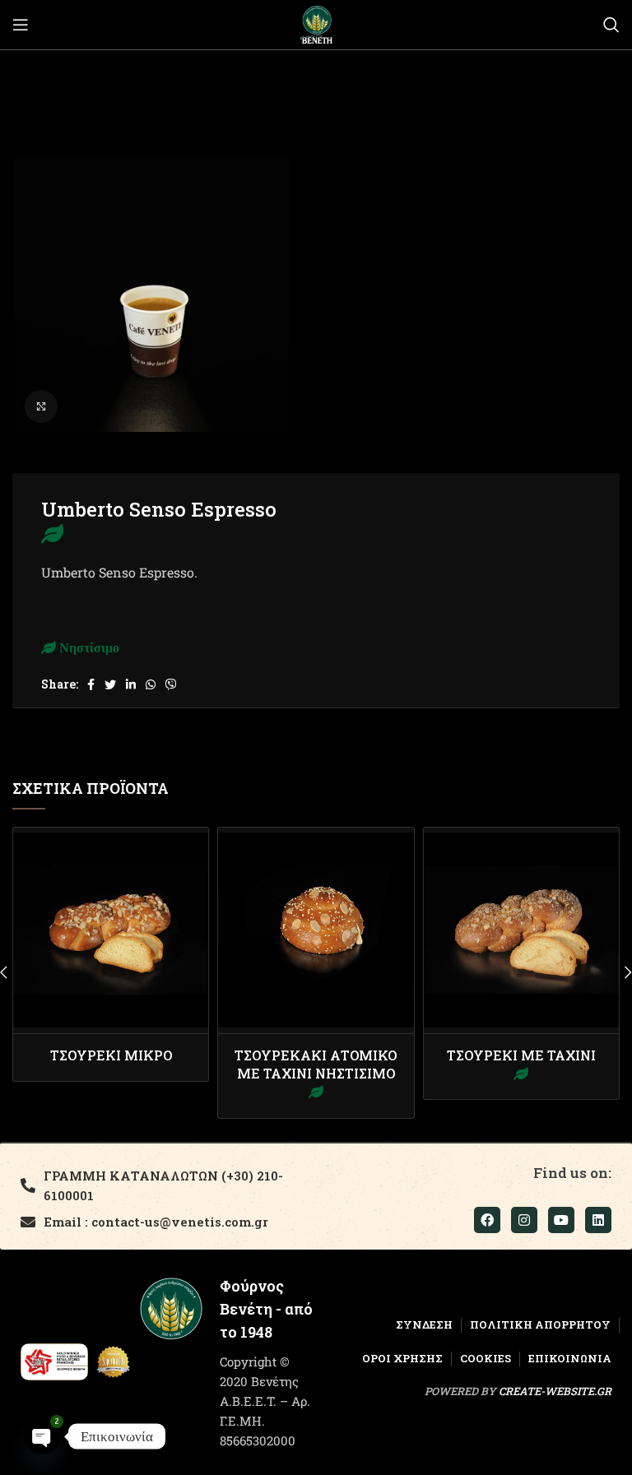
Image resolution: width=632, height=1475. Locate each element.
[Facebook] (487, 1220)
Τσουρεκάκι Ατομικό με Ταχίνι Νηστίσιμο (316, 1064)
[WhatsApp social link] (150, 684)
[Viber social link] (171, 684)
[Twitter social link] (110, 684)
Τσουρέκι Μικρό (111, 1055)
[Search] (611, 24)
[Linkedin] (598, 1220)
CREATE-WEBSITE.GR (555, 1391)
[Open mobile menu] (20, 24)
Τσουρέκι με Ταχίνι (521, 1055)
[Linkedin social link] (131, 684)
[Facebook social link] (91, 684)
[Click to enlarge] (41, 406)
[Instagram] (524, 1220)
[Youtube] (561, 1220)
